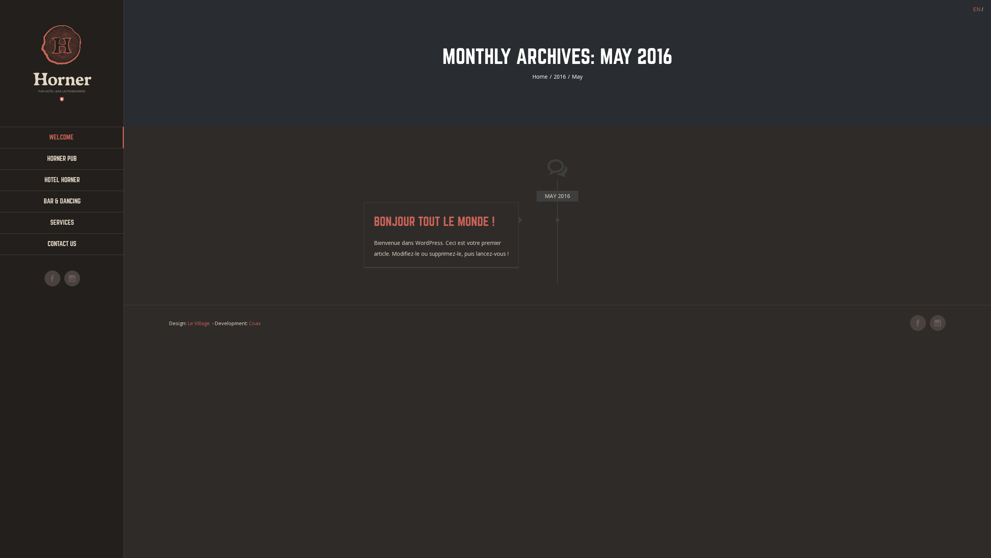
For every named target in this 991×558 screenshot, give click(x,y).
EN (976, 9)
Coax (255, 323)
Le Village (199, 323)
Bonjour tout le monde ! (434, 222)
